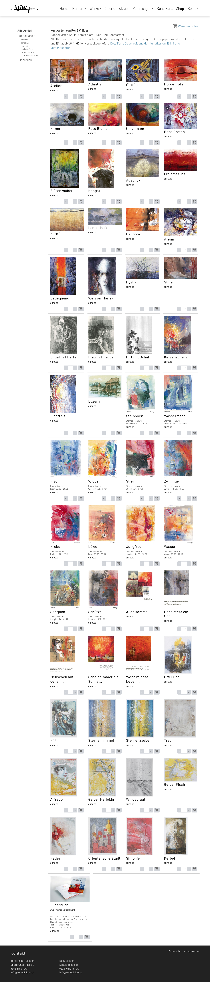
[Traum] (180, 736)
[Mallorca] (142, 230)
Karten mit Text (27, 52)
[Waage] (178, 543)
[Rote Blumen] (105, 125)
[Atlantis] (105, 80)
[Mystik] (142, 278)
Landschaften (26, 49)
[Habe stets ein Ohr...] (176, 608)
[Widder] (102, 477)
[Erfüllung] (178, 673)
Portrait (78, 8)
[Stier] (140, 477)
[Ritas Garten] (181, 128)
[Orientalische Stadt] (102, 854)
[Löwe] (101, 543)
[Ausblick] (142, 176)
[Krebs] (65, 543)
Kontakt (194, 8)
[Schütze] (103, 608)
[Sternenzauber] (140, 736)
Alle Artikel (24, 30)
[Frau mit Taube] (101, 353)
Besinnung (25, 39)
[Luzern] (105, 397)
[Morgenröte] (180, 80)
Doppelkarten (26, 35)
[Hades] (63, 854)
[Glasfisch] (142, 81)
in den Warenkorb (81, 96)
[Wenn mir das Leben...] (138, 673)
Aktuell (124, 8)
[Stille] (180, 278)
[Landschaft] (105, 224)
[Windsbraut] (139, 795)
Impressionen (26, 46)
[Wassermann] (178, 412)
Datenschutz (176, 951)
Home (64, 8)
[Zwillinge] (178, 477)
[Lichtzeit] (63, 412)
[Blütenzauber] (64, 187)
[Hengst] (101, 187)
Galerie (110, 8)
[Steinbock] (140, 412)
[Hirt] (63, 736)
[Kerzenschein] (178, 353)
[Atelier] (67, 82)
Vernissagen (142, 8)
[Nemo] (67, 125)
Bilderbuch (24, 60)
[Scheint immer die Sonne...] (101, 673)
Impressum (193, 951)
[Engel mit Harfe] (63, 353)
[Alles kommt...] (139, 608)
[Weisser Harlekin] (102, 294)
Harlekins (24, 43)
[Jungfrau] (140, 543)
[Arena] (180, 235)
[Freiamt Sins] (180, 170)
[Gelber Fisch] (180, 781)
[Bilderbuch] (70, 901)
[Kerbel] (176, 854)
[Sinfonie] (139, 854)
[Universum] (142, 125)
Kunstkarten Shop (170, 8)
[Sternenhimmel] (102, 736)
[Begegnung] (63, 294)
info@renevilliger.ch (22, 972)
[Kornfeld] (67, 230)
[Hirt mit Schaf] (139, 353)
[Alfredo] (63, 795)
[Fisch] (65, 477)
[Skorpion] (65, 608)
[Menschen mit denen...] (62, 673)
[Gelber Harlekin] (102, 795)
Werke (94, 8)
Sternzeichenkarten (29, 55)
